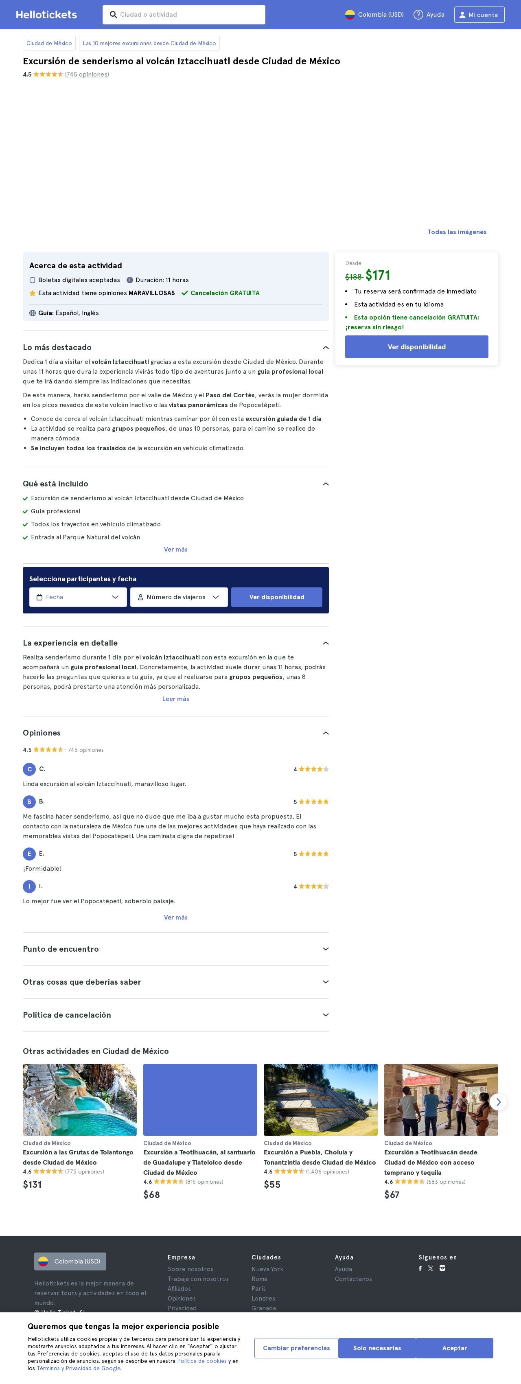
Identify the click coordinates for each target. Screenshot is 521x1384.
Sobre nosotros (190, 1269)
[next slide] (498, 1101)
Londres (263, 1298)
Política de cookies (202, 1361)
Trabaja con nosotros (198, 1279)
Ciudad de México (49, 43)
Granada (264, 1308)
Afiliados (179, 1288)
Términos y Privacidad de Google (78, 1368)
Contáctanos (353, 1279)
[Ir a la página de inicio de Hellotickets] (48, 14)
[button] (176, 347)
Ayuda (343, 1269)
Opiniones (182, 1298)
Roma (259, 1279)
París (259, 1288)
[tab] (176, 347)
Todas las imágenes (457, 232)
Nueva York (267, 1269)
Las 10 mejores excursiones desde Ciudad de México (149, 43)
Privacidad (182, 1308)
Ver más (176, 549)
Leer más (175, 699)
